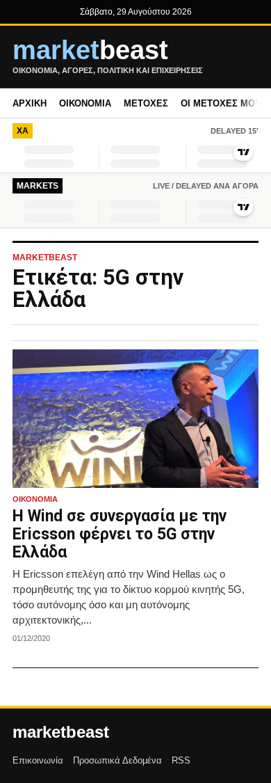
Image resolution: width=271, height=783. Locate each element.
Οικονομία (85, 103)
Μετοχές (146, 103)
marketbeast (61, 732)
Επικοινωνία (38, 760)
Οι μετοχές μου (221, 103)
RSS (181, 760)
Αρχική (30, 103)
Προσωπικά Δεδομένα (117, 760)
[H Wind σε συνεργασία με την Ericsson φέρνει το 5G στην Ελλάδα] (135, 418)
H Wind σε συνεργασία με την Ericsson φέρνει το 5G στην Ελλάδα (120, 534)
